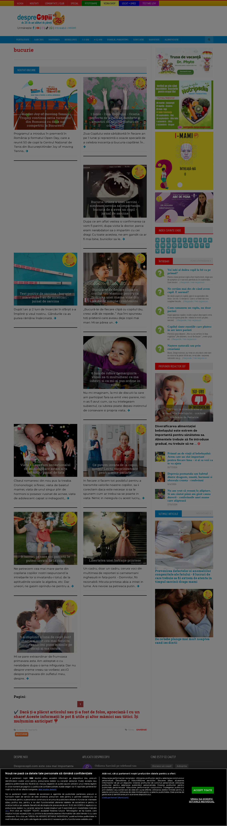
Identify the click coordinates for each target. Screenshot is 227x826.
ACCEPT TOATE (203, 790)
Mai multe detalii (48, 789)
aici (7, 810)
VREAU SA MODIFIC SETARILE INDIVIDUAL (201, 800)
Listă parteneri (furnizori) (115, 797)
